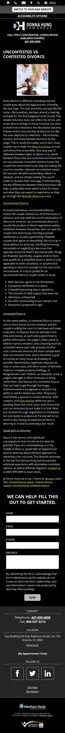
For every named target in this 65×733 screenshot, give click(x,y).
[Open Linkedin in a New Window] (47, 673)
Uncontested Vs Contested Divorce (31, 485)
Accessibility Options (32, 16)
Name (9, 513)
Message (12, 552)
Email (23, 2)
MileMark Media (46, 715)
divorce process (41, 146)
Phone (10, 539)
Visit (31, 2)
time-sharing (26, 400)
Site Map (32, 687)
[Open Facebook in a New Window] (17, 673)
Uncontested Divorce (15, 203)
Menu (53, 2)
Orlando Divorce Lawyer (21, 481)
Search (38, 2)
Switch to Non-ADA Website (32, 9)
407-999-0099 (32, 41)
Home (8, 2)
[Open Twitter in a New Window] (32, 673)
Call (15, 2)
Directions (32, 645)
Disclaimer (32, 691)
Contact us (54, 468)
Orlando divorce (31, 196)
